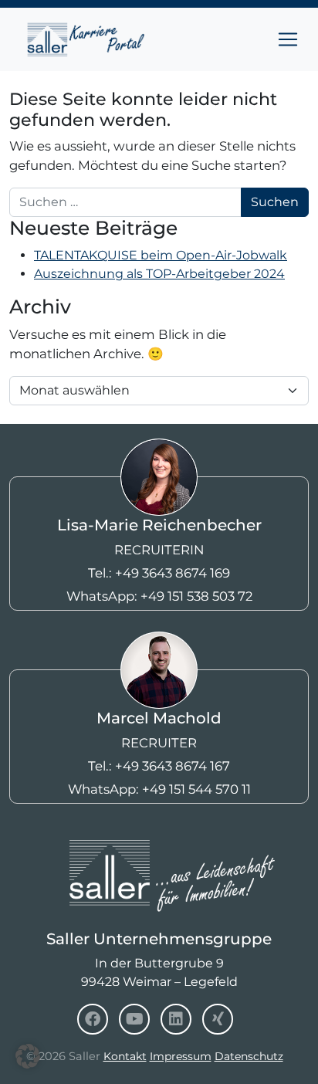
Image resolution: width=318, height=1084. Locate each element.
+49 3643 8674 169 (172, 573)
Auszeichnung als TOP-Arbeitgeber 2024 (159, 273)
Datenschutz (249, 1056)
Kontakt (125, 1056)
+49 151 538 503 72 (196, 596)
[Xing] (217, 1019)
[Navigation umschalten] (288, 39)
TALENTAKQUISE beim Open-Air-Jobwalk (160, 255)
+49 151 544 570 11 (196, 789)
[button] (28, 1056)
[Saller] (159, 849)
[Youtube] (134, 1019)
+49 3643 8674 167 (172, 766)
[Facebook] (92, 1019)
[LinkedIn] (176, 1019)
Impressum (180, 1056)
